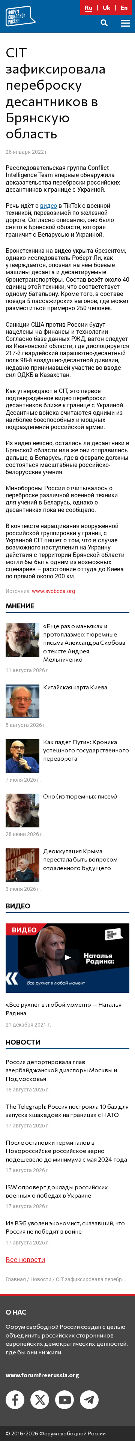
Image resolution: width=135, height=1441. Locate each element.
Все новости (25, 1259)
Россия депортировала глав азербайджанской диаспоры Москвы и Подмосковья (61, 1070)
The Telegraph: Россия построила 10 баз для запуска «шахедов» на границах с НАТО (67, 1110)
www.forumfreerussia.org (42, 1374)
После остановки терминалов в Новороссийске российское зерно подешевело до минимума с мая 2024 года (66, 1151)
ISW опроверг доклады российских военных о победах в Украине (57, 1191)
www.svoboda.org (53, 590)
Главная (16, 1279)
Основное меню (125, 32)
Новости (40, 1279)
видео (48, 205)
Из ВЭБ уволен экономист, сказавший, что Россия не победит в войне (65, 1227)
